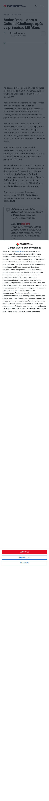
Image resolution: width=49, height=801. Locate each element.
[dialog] (24, 520)
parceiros (20, 251)
